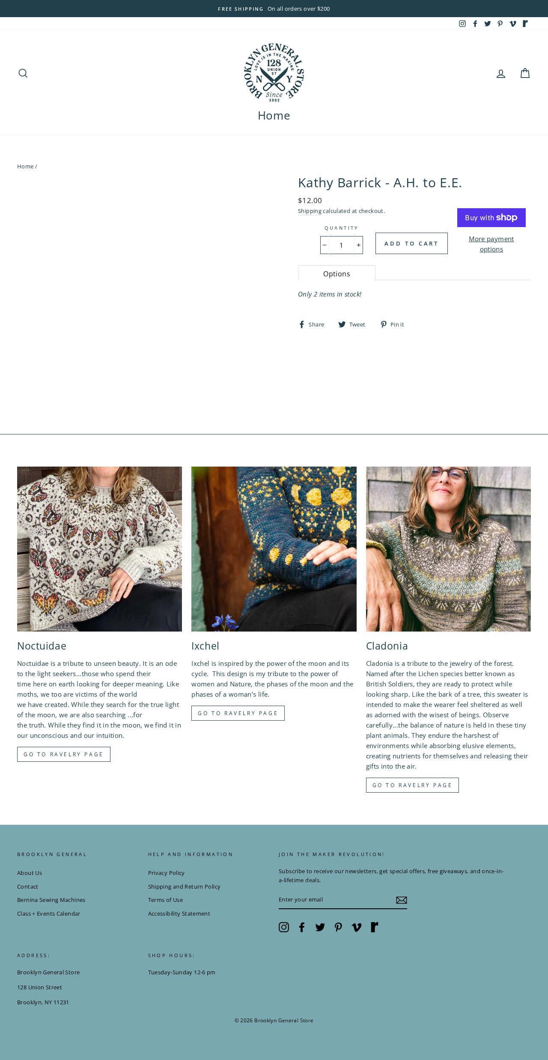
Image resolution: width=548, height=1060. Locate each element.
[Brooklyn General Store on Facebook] (302, 927)
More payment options (491, 243)
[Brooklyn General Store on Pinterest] (338, 927)
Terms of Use (165, 900)
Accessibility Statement (179, 913)
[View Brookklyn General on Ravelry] (525, 23)
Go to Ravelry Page (412, 785)
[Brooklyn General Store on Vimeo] (356, 927)
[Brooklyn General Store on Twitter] (320, 927)
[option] (274, 8)
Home (274, 115)
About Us (29, 873)
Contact (28, 886)
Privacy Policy (166, 873)
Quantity (342, 228)
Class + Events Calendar (48, 913)
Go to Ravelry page (64, 754)
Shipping (310, 211)
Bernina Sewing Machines (51, 900)
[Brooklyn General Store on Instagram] (284, 927)
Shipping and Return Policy (184, 886)
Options (336, 273)
